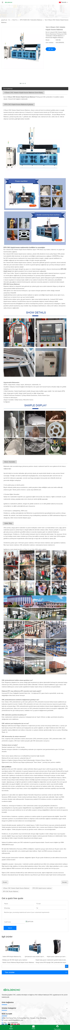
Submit (10, 928)
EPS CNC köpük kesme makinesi (42, 888)
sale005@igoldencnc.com (15, 1020)
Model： (48, 40)
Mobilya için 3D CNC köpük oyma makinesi (14, 960)
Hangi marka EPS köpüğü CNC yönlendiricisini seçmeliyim (52, 962)
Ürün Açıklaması (8, 88)
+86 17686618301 (13, 1022)
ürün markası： (50, 42)
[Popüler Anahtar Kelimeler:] (66, 966)
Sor (52, 49)
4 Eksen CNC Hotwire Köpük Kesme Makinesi (16, 888)
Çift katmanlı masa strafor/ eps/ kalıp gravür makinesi (35, 956)
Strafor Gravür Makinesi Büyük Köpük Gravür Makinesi (18, 962)
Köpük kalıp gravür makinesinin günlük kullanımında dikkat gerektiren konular (52, 960)
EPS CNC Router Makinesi (10, 891)
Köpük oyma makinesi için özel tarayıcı (57, 956)
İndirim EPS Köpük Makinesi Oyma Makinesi (13, 956)
